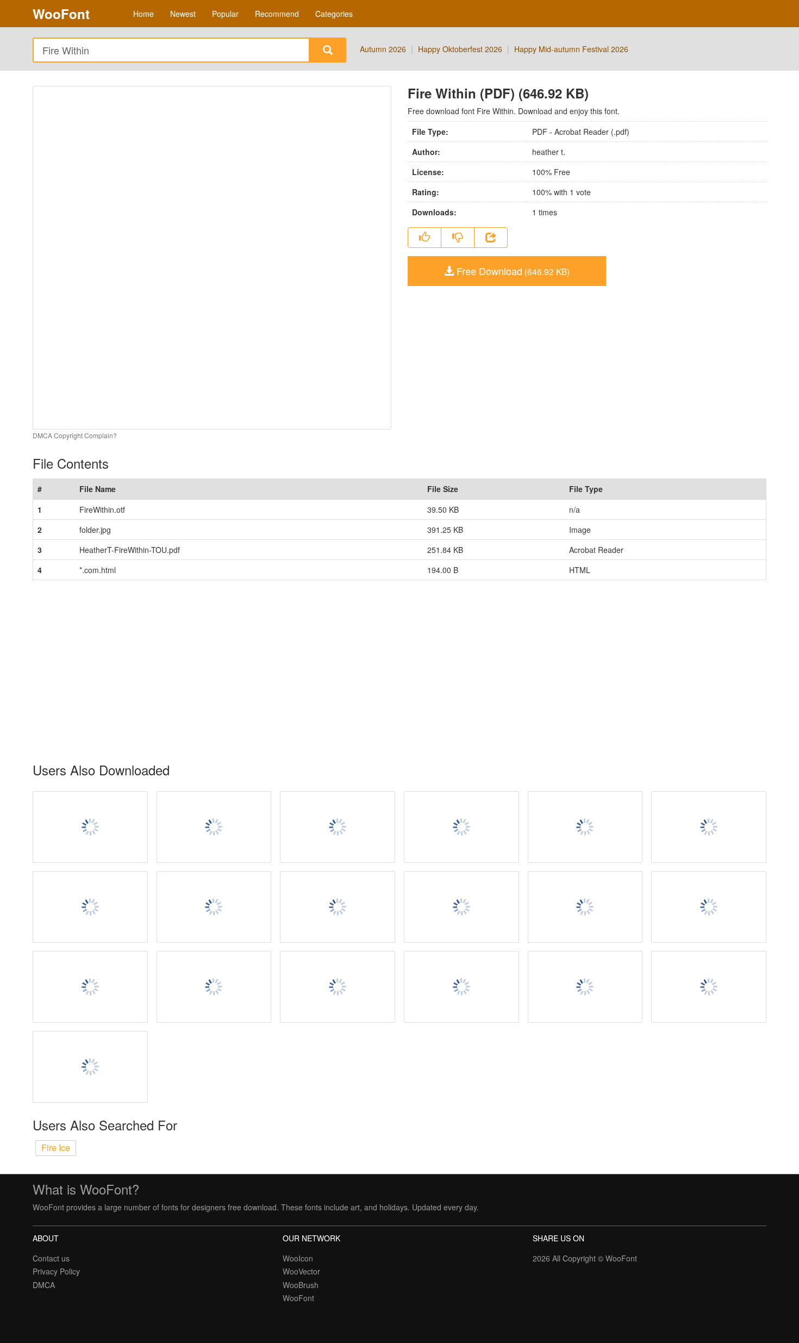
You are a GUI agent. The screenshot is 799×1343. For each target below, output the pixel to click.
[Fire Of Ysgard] (214, 907)
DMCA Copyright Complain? (75, 435)
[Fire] (337, 907)
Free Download (512, 271)
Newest (183, 13)
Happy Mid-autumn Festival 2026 (571, 48)
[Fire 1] (90, 987)
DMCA (44, 1284)
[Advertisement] (359, 671)
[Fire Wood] (585, 907)
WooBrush (301, 1284)
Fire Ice (55, 1147)
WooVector (301, 1271)
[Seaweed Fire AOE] (585, 827)
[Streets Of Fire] (461, 987)
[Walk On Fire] (90, 827)
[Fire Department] (585, 987)
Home (143, 13)
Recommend (277, 13)
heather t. (548, 151)
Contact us (51, 1258)
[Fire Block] (461, 827)
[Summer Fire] (709, 907)
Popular (225, 13)
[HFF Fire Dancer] (214, 987)
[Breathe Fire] (214, 827)
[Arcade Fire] (90, 907)
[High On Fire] (709, 987)
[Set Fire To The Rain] (337, 827)
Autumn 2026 (383, 48)
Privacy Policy (56, 1271)
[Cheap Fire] (90, 1066)
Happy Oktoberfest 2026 (460, 48)
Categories (334, 13)
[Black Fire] (461, 907)
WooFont (61, 13)
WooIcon (298, 1258)
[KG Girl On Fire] (337, 987)
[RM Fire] (709, 827)
